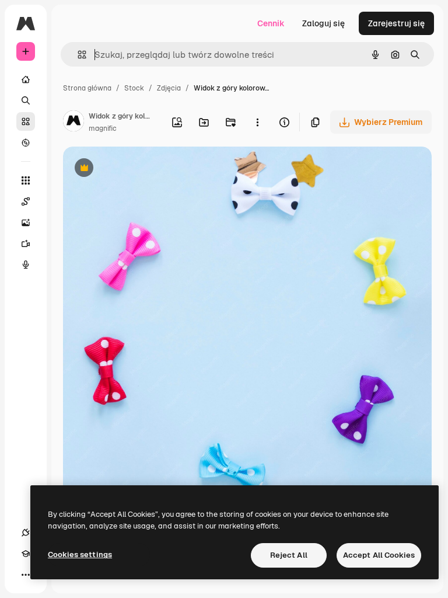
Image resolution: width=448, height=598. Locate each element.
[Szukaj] (25, 100)
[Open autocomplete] (77, 54)
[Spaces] (25, 201)
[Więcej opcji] (257, 122)
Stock (134, 88)
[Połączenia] (25, 532)
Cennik (271, 23)
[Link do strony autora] (73, 122)
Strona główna (87, 88)
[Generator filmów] (25, 243)
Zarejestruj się (396, 23)
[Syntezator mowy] (25, 264)
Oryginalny (143, 169)
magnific (103, 128)
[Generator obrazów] (25, 222)
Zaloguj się (323, 23)
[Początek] (25, 79)
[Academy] (25, 553)
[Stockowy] (25, 121)
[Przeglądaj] (25, 142)
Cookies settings (80, 554)
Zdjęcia (169, 88)
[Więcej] (25, 574)
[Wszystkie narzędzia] (25, 180)
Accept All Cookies (379, 555)
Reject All (288, 555)
